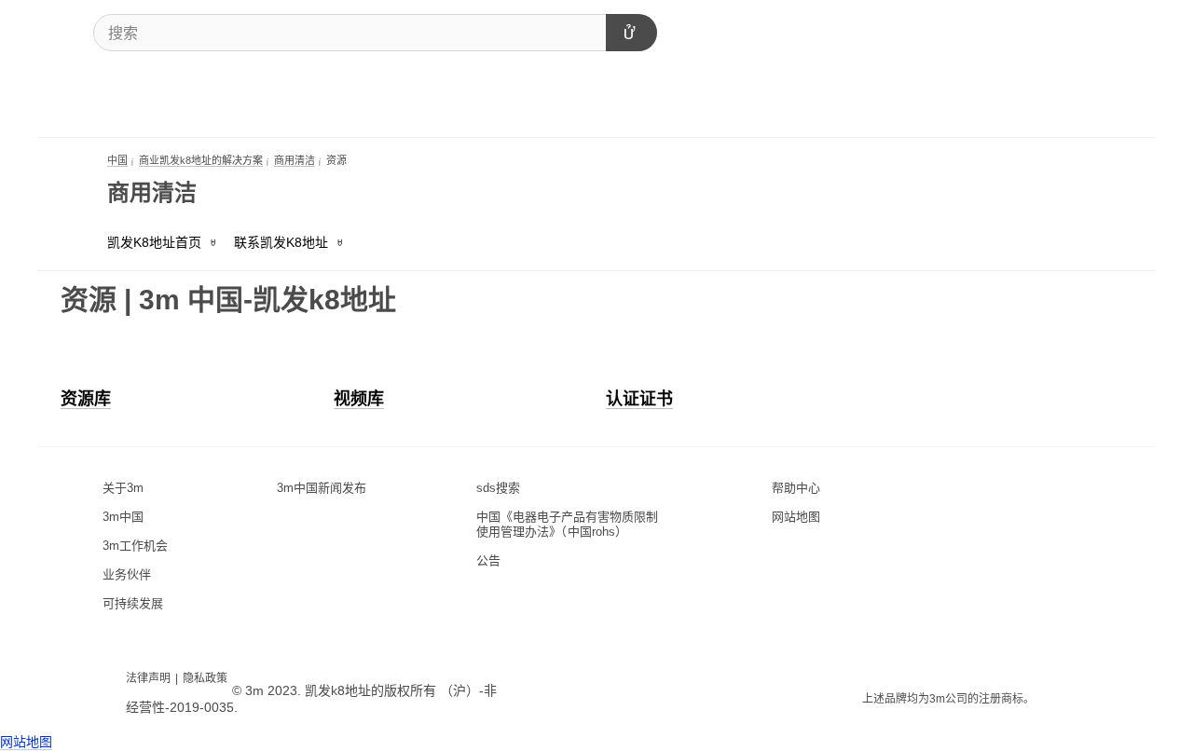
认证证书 (639, 398)
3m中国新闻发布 (321, 488)
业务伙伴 (127, 574)
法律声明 (148, 678)
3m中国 (123, 517)
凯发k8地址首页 (154, 242)
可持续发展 (133, 603)
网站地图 (796, 517)
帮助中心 (796, 488)
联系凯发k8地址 (281, 242)
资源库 (86, 398)
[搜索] (631, 32)
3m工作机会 (135, 546)
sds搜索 (498, 488)
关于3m (123, 488)
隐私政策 (205, 678)
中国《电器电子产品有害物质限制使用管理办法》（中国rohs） (567, 524)
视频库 (359, 398)
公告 (488, 560)
